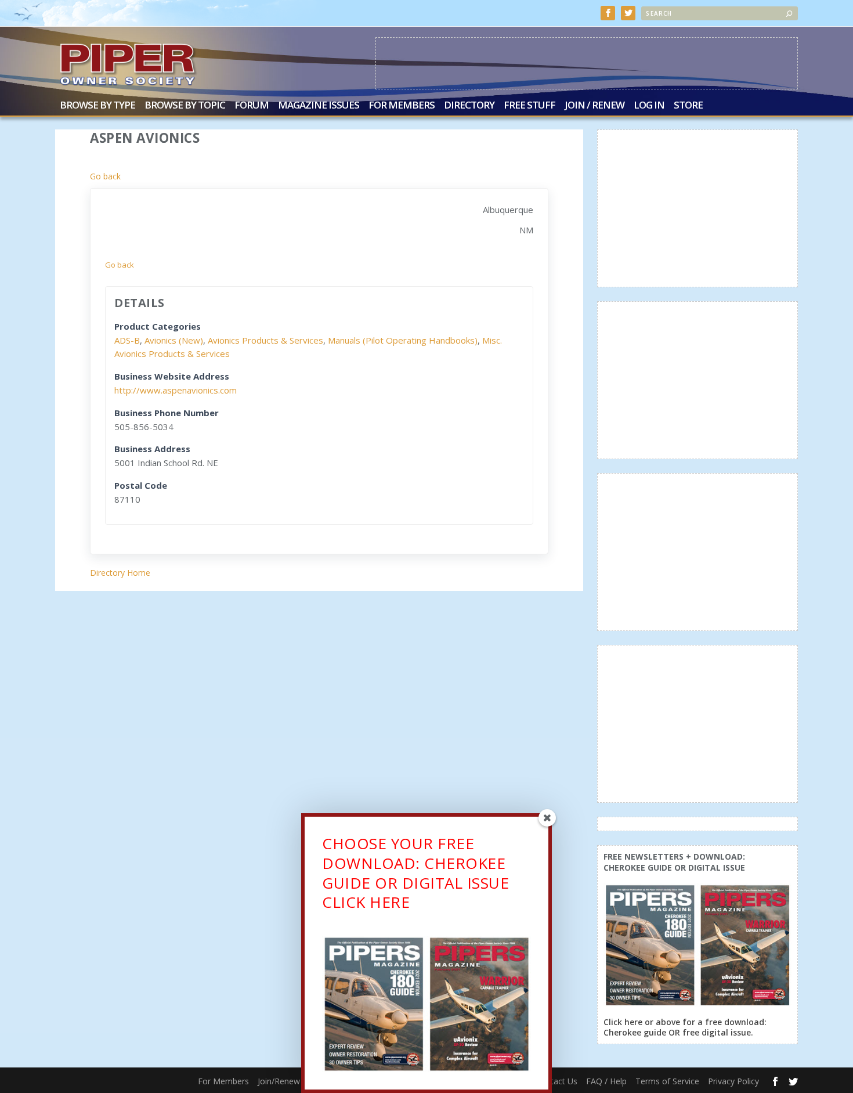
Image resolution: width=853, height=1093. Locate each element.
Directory (469, 105)
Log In (649, 105)
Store (688, 105)
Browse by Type (97, 105)
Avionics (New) (173, 340)
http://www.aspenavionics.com (175, 390)
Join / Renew (594, 105)
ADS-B (127, 340)
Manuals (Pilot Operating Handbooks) (403, 340)
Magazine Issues (318, 105)
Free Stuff (529, 105)
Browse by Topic (184, 105)
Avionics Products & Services (265, 340)
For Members (401, 105)
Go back (105, 176)
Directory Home (120, 572)
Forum (251, 105)
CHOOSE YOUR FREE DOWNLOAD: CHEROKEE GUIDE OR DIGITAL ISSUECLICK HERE (415, 872)
